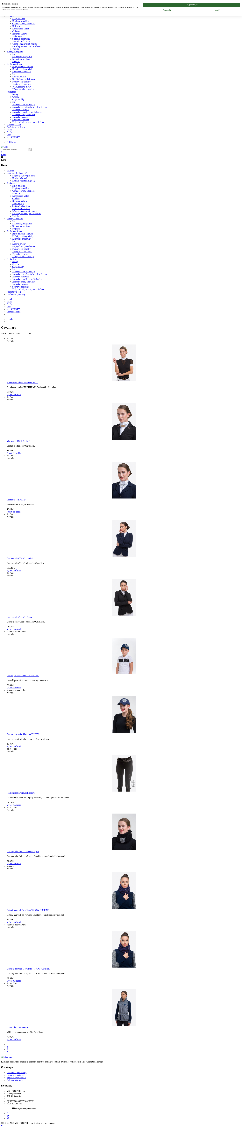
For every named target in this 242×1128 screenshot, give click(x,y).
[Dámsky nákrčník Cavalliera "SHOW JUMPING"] (124, 949)
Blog (9, 135)
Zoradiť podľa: (7, 333)
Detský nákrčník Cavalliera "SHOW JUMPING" (28, 910)
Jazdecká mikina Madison (18, 1027)
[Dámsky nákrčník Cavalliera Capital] (124, 832)
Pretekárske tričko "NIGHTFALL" (22, 382)
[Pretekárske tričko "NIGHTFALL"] (124, 362)
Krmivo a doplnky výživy (18, 173)
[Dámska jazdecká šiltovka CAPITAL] (124, 714)
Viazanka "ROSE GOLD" (18, 441)
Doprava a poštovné (16, 1075)
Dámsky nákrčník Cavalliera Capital (23, 851)
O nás (9, 132)
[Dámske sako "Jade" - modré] (124, 538)
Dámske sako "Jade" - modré (19, 558)
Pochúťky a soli (14, 124)
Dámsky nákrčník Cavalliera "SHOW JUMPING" (29, 969)
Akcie (9, 129)
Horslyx (10, 170)
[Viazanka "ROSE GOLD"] (124, 421)
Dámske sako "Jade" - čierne (19, 617)
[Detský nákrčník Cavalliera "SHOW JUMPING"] (124, 890)
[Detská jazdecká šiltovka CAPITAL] (124, 656)
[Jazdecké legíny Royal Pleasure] (124, 773)
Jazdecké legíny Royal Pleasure (21, 793)
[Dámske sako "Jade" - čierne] (124, 597)
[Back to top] (2, 1125)
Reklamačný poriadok (16, 1077)
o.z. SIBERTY (13, 137)
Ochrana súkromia (15, 1080)
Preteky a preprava (15, 51)
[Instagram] (8, 1118)
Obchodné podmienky (16, 1072)
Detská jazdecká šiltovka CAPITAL (23, 675)
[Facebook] (7, 1113)
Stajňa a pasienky (14, 64)
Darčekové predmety (16, 127)
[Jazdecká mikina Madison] (124, 1007)
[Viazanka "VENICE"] (124, 480)
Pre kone (11, 183)
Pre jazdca (11, 92)
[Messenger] (8, 1116)
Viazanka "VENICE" (16, 499)
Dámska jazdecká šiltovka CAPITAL (23, 734)
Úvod (9, 319)
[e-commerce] (4, 147)
